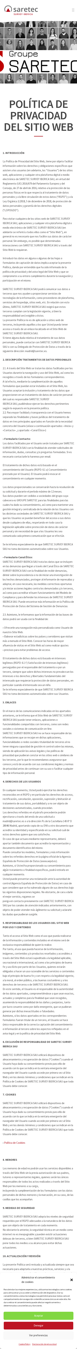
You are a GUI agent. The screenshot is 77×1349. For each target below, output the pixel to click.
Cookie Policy (24, 1344)
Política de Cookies (14, 1142)
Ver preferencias (38, 1335)
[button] (71, 1280)
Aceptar (38, 1315)
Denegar (38, 1325)
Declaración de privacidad (44, 1344)
